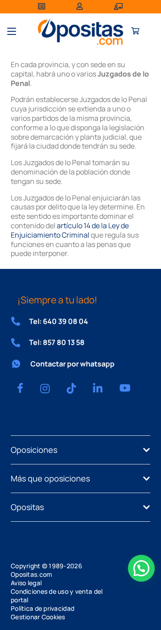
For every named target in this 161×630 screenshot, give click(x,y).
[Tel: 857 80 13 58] (20, 342)
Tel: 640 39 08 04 (58, 321)
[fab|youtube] (125, 388)
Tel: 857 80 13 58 (57, 342)
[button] (11, 31)
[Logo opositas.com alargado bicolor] (80, 31)
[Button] (135, 31)
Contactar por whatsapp (72, 364)
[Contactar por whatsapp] (20, 364)
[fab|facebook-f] (20, 388)
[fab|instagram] (45, 388)
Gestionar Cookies (38, 617)
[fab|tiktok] (71, 388)
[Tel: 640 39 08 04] (20, 321)
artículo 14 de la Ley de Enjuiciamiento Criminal (70, 230)
